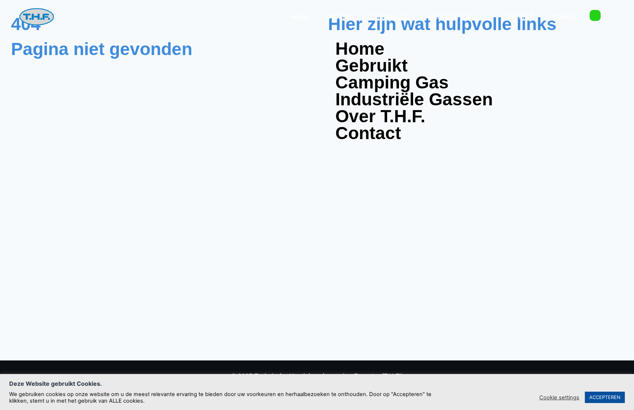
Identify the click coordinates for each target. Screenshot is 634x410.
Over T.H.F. (518, 17)
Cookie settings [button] (559, 397)
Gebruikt (338, 17)
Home (299, 17)
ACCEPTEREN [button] (604, 397)
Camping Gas (389, 17)
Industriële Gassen (455, 17)
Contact (564, 17)
